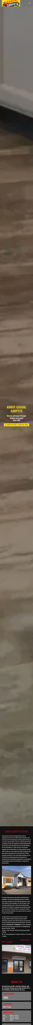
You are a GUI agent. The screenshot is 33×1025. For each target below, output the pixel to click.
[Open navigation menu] (29, 3)
